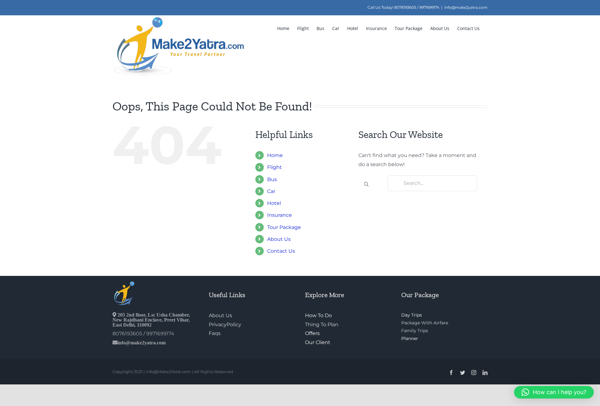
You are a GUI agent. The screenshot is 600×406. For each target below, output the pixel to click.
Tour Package (284, 227)
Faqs (215, 333)
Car (271, 191)
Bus (272, 179)
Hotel (274, 203)
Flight (274, 167)
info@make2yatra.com (466, 7)
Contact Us (281, 251)
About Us (279, 239)
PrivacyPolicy (225, 324)
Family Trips (414, 330)
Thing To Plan (321, 324)
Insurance (279, 215)
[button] (554, 392)
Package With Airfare (424, 323)
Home (275, 155)
